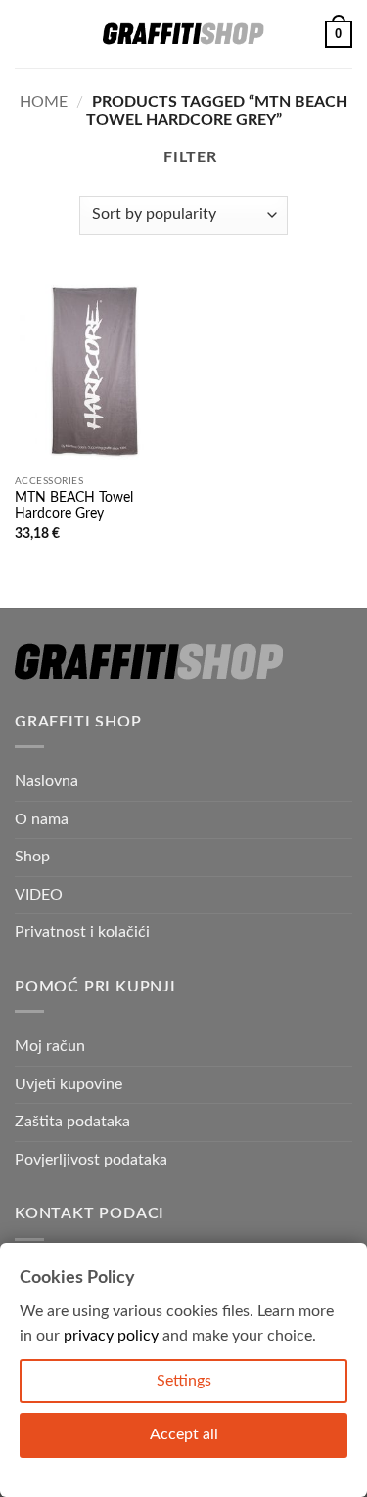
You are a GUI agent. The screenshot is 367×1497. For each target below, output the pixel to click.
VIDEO (39, 895)
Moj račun (50, 1046)
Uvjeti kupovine (68, 1084)
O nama (42, 819)
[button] (26, 34)
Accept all (184, 1434)
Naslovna (46, 781)
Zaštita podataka (72, 1121)
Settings (184, 1380)
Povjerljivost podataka (91, 1159)
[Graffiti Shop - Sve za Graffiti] (184, 34)
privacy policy (111, 1335)
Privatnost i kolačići (82, 932)
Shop (32, 856)
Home (44, 102)
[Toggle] (340, 894)
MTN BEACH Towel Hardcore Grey (74, 506)
